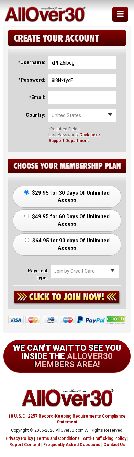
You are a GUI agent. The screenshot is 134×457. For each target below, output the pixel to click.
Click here (89, 134)
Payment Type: (37, 274)
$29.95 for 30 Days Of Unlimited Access (70, 196)
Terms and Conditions (58, 438)
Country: (35, 115)
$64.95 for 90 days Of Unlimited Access (70, 244)
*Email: (37, 97)
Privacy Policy (19, 438)
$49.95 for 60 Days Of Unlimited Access (70, 220)
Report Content (24, 444)
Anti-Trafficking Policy (104, 438)
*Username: (31, 62)
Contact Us (114, 444)
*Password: (31, 80)
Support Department (68, 140)
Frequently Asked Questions (71, 444)
